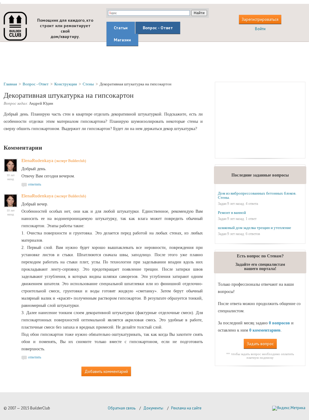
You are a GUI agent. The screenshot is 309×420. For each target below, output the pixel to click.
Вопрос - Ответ (158, 27)
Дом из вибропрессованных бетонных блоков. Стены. (257, 195)
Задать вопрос (260, 343)
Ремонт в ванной (232, 212)
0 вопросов (279, 323)
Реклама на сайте (186, 408)
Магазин (122, 40)
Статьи (121, 27)
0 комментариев (265, 330)
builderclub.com (15, 26)
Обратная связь (121, 408)
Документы (153, 408)
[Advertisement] (154, 61)
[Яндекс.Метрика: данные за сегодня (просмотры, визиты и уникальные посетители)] (288, 408)
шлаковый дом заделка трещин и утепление (254, 227)
